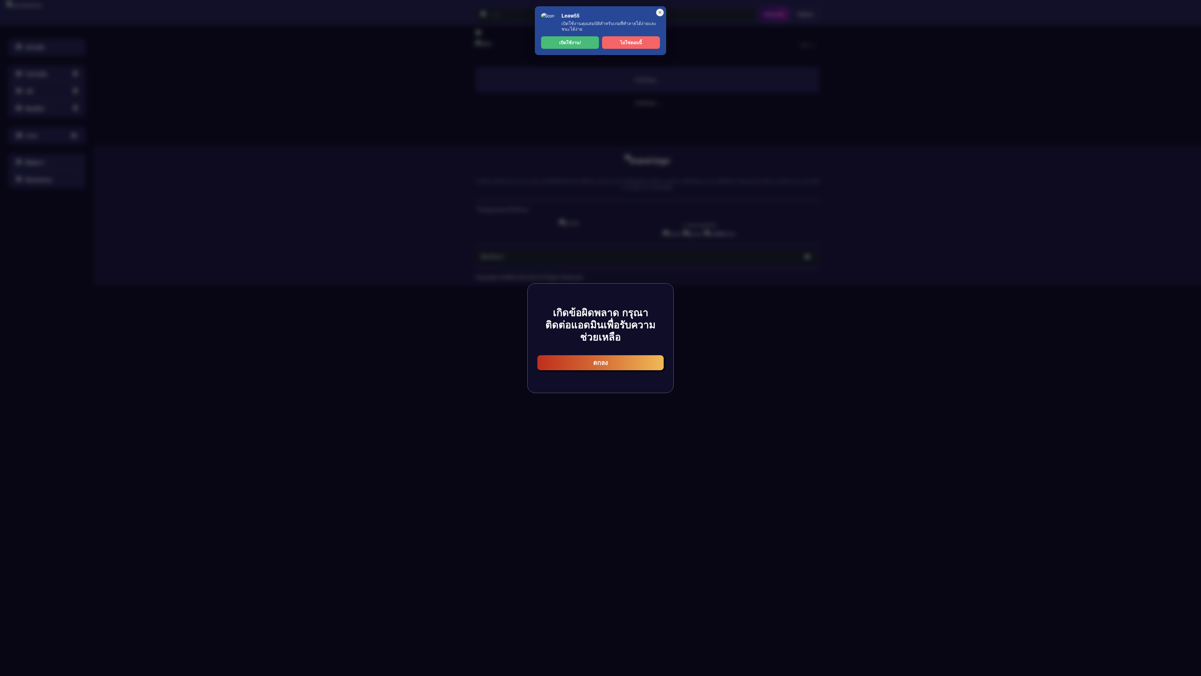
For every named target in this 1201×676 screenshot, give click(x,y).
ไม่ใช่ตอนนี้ (631, 42)
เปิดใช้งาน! (570, 42)
